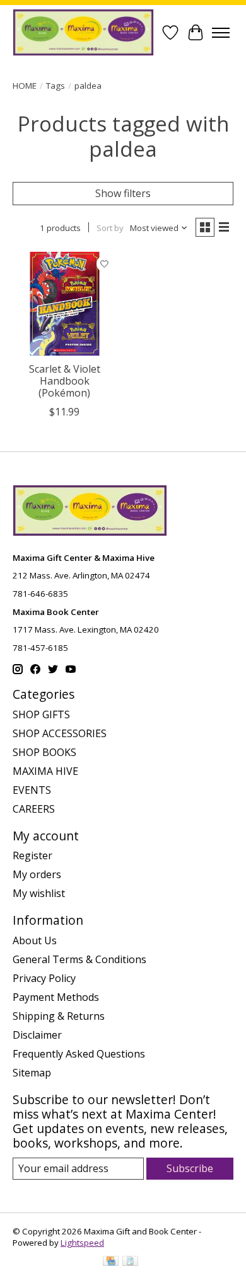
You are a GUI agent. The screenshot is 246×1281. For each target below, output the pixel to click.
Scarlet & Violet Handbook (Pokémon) (64, 381)
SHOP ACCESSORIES (60, 733)
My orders (37, 874)
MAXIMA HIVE (45, 771)
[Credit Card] (111, 1262)
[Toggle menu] (220, 32)
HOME (25, 85)
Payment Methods (56, 997)
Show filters (123, 193)
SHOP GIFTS (41, 714)
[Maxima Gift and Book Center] (83, 32)
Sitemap (32, 1073)
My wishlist (39, 893)
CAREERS (34, 809)
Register (32, 855)
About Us (35, 940)
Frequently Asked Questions (79, 1054)
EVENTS (32, 790)
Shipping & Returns (59, 1016)
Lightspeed (82, 1242)
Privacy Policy (44, 978)
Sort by (110, 228)
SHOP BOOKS (44, 752)
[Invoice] (130, 1262)
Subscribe (190, 1168)
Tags (55, 85)
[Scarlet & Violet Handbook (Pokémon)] (65, 304)
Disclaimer (37, 1035)
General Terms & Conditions (79, 959)
